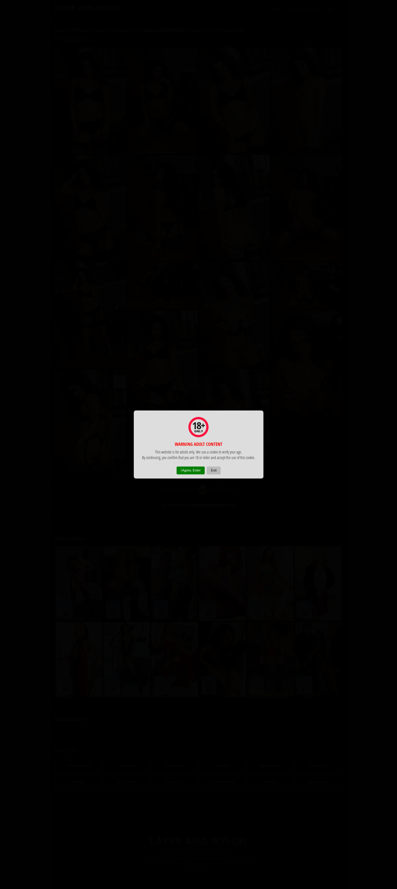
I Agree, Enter (191, 470)
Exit (213, 470)
